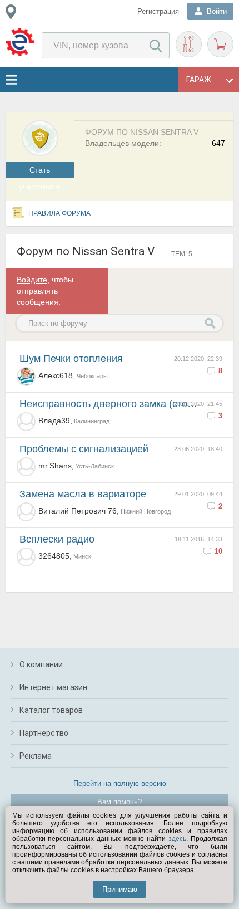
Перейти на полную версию (119, 783)
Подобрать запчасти (189, 44)
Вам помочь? (119, 802)
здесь (177, 839)
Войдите (32, 279)
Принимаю (119, 889)
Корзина (220, 44)
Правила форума (59, 213)
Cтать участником (40, 171)
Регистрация (158, 11)
